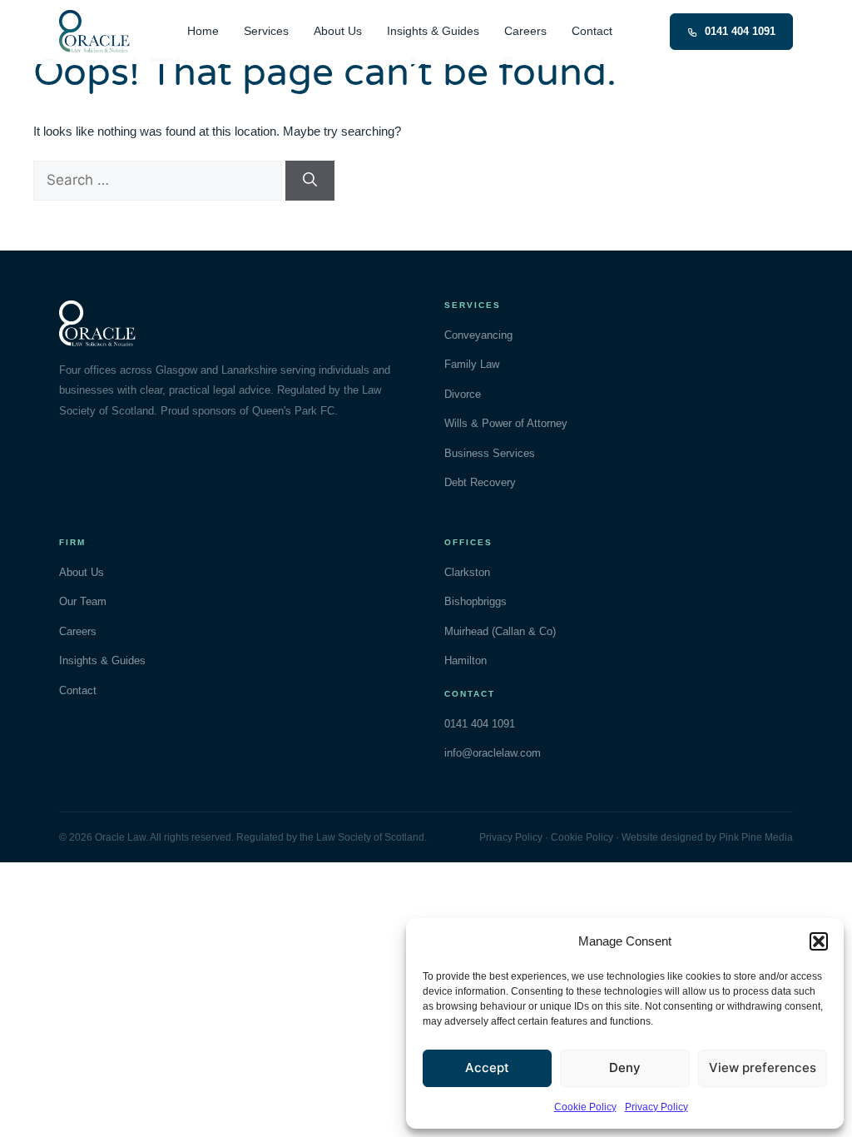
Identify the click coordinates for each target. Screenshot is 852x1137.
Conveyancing (478, 335)
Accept (487, 1067)
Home (203, 31)
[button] (818, 941)
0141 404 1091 (740, 31)
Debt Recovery (480, 482)
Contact (592, 31)
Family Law (471, 364)
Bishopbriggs (475, 601)
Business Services (489, 453)
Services (266, 31)
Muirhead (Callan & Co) (500, 631)
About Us (338, 31)
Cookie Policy (585, 1107)
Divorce (462, 394)
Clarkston (467, 572)
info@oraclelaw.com (492, 753)
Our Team (82, 601)
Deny (625, 1067)
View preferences (762, 1067)
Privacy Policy (656, 1107)
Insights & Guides (433, 31)
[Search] (309, 181)
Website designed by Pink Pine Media (707, 837)
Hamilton (465, 660)
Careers (525, 31)
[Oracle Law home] (94, 31)
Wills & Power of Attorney (505, 423)
